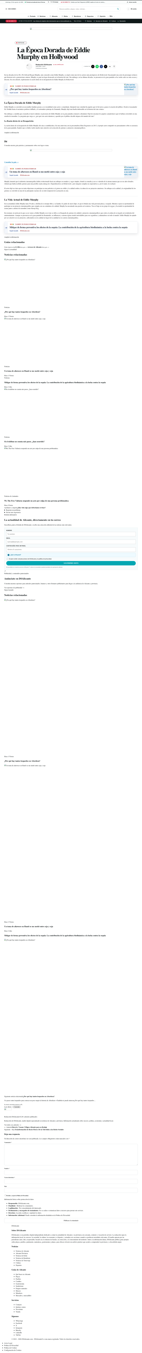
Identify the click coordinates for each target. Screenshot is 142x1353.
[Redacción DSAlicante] (29, 67)
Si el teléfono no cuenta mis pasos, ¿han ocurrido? (24, 441)
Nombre (7, 1168)
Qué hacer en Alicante (23, 1274)
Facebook (19, 1323)
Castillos (18, 1281)
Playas (18, 1276)
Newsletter (19, 1309)
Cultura (113, 21)
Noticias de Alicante (22, 1251)
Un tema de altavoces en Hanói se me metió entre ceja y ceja (28, 370)
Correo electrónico (9, 1177)
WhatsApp (19, 1321)
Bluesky (18, 1330)
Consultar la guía (11, 162)
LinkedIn (19, 1332)
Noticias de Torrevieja (23, 1260)
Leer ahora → (8, 1107)
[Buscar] (118, 9)
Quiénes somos (21, 1307)
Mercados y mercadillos (23, 1295)
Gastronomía (20, 1284)
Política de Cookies (10, 1348)
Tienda (18, 1312)
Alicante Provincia (22, 1253)
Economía (123, 21)
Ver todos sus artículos (12, 1125)
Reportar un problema (13, 510)
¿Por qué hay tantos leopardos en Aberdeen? (22, 311)
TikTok (18, 1335)
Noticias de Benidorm (23, 1258)
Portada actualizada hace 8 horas (35, 2)
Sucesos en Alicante (101, 21)
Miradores (19, 1293)
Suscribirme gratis (71, 563)
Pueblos (18, 1279)
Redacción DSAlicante (44, 64)
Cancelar (17, 1107)
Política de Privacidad (22, 1195)
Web (5, 1186)
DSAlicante (15, 1226)
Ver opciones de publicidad (14, 587)
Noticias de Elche (21, 1256)
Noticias (89, 21)
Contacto (19, 1304)
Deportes (19, 1265)
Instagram (19, 1328)
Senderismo (19, 1286)
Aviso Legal (8, 1343)
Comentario (8, 1142)
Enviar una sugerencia (13, 512)
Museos (18, 1291)
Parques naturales (21, 1288)
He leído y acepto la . (17, 1195)
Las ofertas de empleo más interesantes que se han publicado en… (52, 21)
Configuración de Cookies (12, 1350)
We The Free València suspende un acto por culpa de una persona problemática (36, 500)
